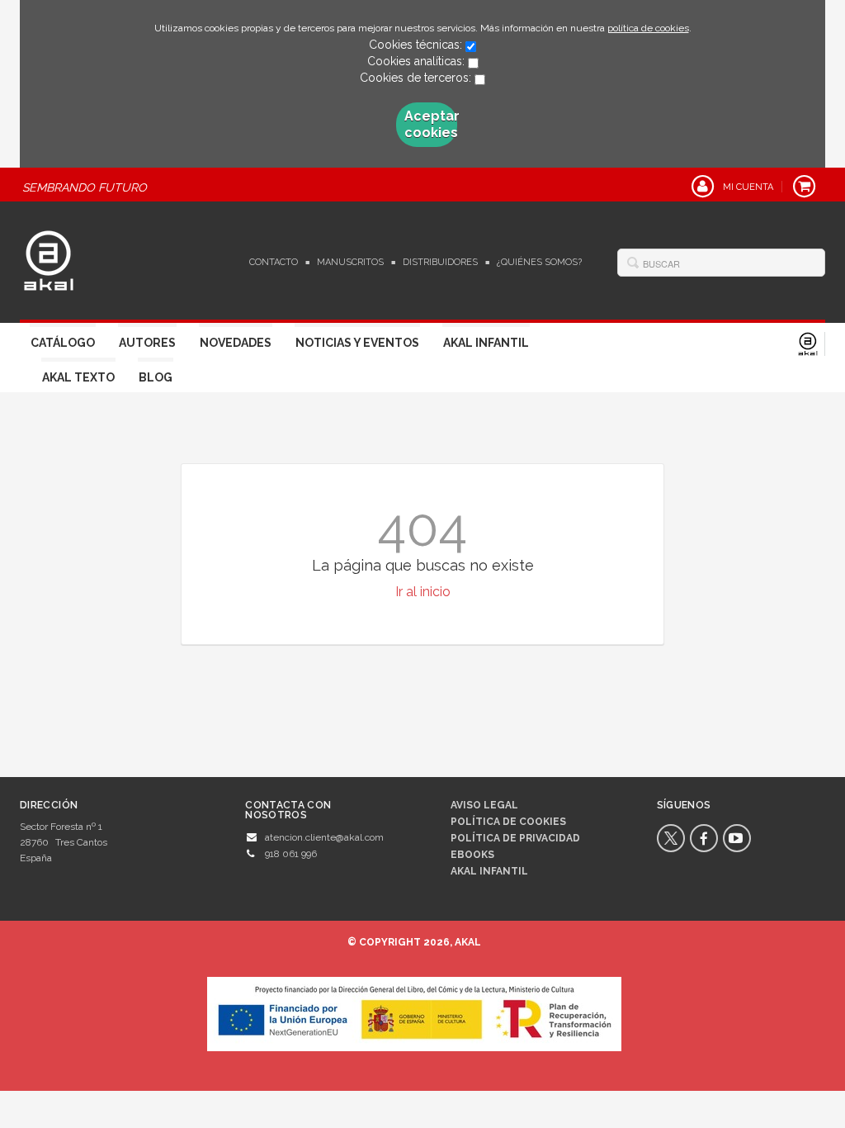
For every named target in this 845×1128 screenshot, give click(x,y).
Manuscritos (350, 262)
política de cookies (648, 28)
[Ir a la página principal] (48, 258)
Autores (147, 342)
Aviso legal (484, 805)
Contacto (273, 262)
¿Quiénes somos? (539, 262)
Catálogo (63, 342)
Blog (155, 377)
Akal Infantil (486, 342)
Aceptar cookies (430, 124)
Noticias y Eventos (357, 342)
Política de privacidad (515, 838)
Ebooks (472, 854)
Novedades (235, 342)
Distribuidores (440, 262)
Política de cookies (508, 821)
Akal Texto (78, 377)
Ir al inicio (423, 592)
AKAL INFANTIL (489, 871)
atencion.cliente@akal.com (324, 837)
